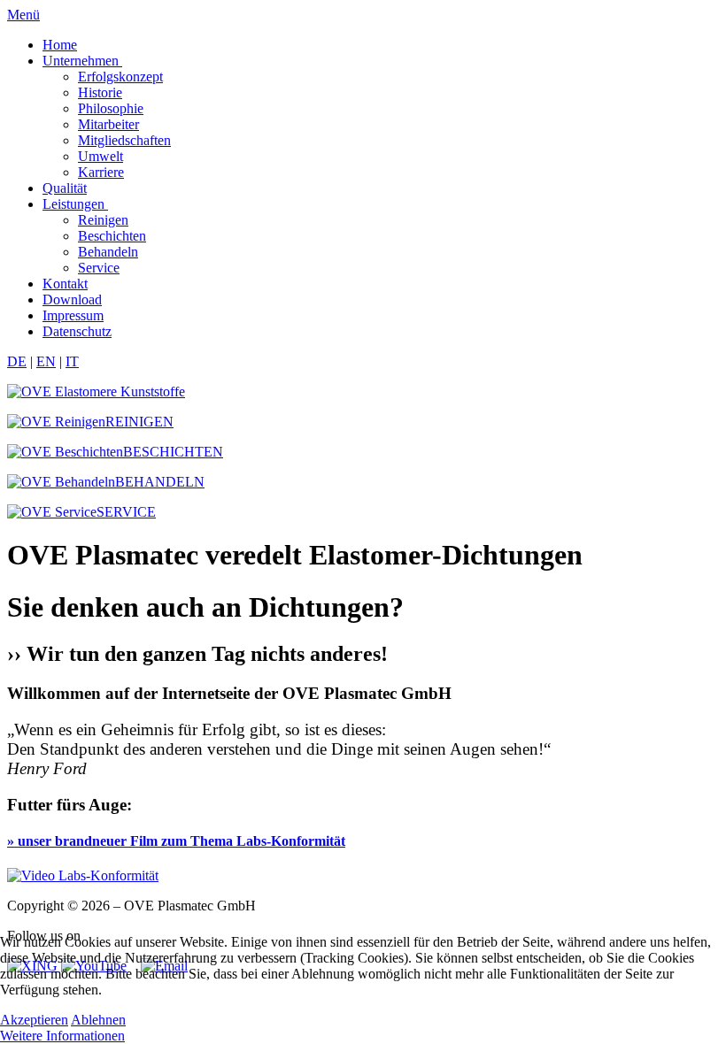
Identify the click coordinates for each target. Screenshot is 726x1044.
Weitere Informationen (62, 1035)
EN (46, 361)
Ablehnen (98, 1019)
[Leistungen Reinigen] (82, 875)
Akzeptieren (34, 1019)
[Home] (96, 391)
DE (17, 361)
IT (72, 361)
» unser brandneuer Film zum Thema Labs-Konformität (176, 840)
